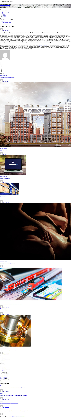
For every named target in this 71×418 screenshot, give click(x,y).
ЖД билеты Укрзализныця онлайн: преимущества (7, 198)
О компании (4, 10)
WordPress (13, 416)
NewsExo (17, 416)
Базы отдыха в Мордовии (6, 22)
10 (0, 377)
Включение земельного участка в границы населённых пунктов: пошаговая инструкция (13, 395)
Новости (3, 13)
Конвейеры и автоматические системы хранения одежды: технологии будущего (12, 387)
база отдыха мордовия (43, 45)
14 (5, 377)
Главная (3, 21)
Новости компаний (5, 12)
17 (0, 378)
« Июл (1, 381)
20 (4, 378)
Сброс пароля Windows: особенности (5, 178)
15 (6, 377)
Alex (3, 30)
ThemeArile (22, 416)
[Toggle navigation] (0, 9)
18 (1, 378)
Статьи (3, 14)
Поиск (11, 19)
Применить (2, 363)
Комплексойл (5, 5)
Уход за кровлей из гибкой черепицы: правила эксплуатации (9, 403)
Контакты (4, 15)
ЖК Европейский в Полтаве (4, 150)
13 (4, 377)
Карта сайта (4, 16)
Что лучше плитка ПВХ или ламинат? (6, 310)
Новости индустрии (5, 11)
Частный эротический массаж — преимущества (7, 263)
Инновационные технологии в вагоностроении (7, 77)
